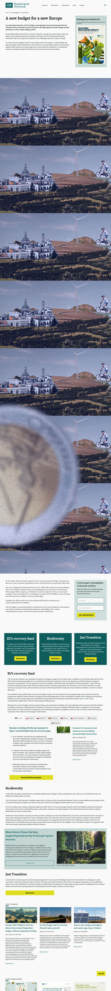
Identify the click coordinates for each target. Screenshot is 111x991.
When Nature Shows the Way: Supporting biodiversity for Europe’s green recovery (29, 835)
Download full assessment (31, 777)
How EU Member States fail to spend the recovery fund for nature (91, 22)
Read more (20, 658)
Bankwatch (19, 5)
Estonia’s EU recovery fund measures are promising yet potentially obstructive (85, 731)
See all (101, 973)
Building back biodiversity (88, 19)
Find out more (30, 863)
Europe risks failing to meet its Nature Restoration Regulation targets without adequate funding (20, 928)
